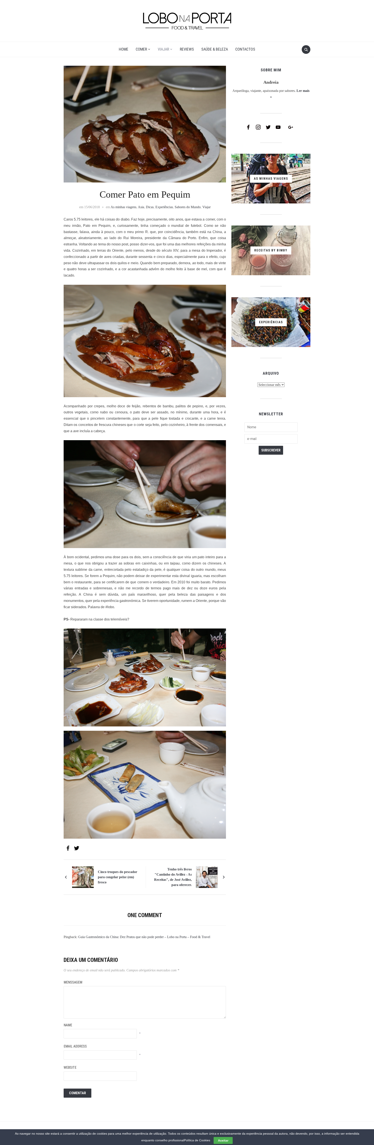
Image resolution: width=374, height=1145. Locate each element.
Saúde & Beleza (214, 49)
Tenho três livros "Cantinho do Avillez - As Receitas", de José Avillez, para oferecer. (173, 877)
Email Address (75, 1046)
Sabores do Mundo (188, 207)
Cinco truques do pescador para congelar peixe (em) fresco (117, 877)
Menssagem (73, 982)
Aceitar (223, 1140)
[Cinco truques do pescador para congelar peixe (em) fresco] (83, 877)
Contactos (245, 49)
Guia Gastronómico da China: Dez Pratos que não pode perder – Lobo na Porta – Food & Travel (144, 937)
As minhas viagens (123, 207)
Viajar (163, 49)
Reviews (187, 49)
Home (123, 49)
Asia (141, 207)
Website (70, 1067)
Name (68, 1025)
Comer (141, 49)
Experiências (164, 207)
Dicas (150, 207)
